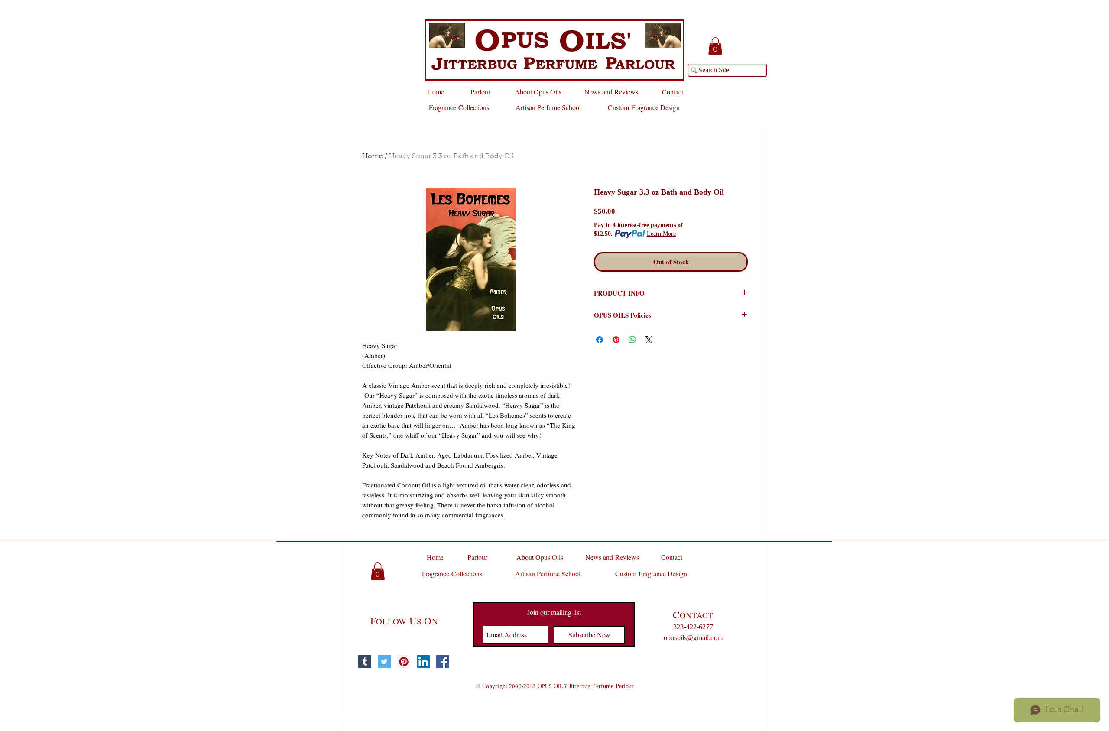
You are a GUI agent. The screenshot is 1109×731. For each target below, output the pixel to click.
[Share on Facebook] (599, 340)
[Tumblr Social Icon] (364, 661)
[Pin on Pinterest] (616, 340)
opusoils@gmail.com (693, 637)
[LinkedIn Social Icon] (423, 661)
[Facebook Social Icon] (442, 661)
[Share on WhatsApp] (632, 340)
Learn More (661, 234)
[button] (715, 46)
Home (372, 156)
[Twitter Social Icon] (384, 661)
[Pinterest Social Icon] (403, 661)
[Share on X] (649, 340)
